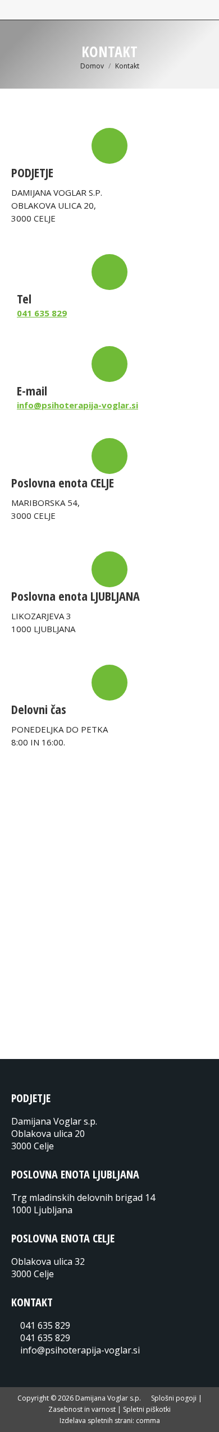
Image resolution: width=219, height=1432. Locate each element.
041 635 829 (42, 313)
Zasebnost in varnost (82, 1409)
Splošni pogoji (174, 1398)
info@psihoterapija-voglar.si (77, 405)
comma (148, 1420)
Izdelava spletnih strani (96, 1420)
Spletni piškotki (147, 1409)
